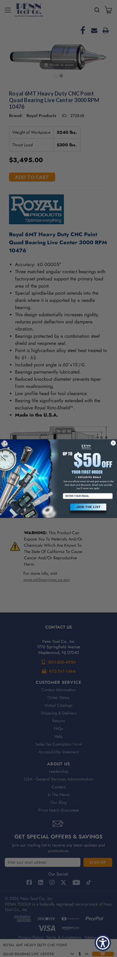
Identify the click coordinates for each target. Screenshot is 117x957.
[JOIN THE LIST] (87, 509)
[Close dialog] (113, 443)
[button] (87, 509)
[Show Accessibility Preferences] (102, 943)
